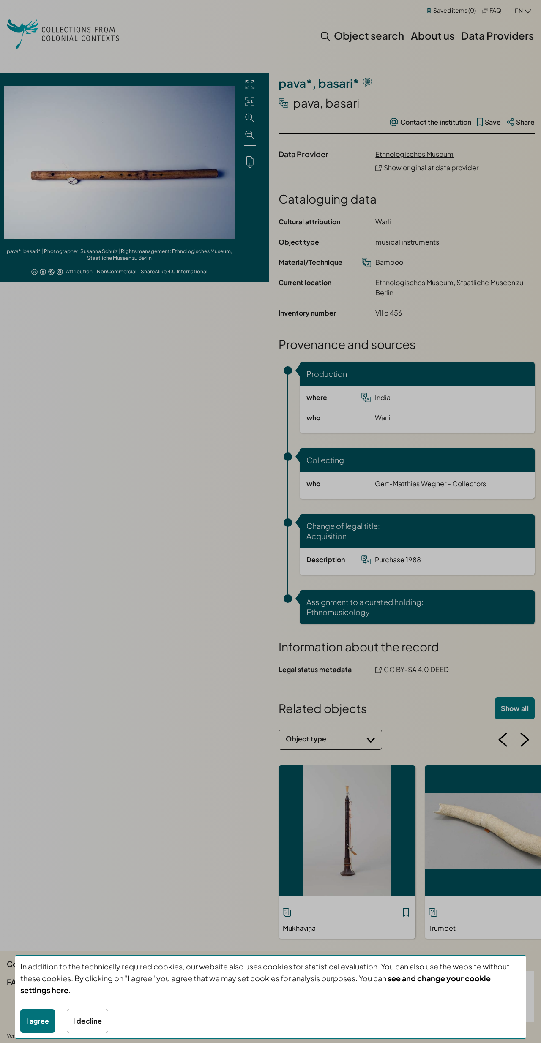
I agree (37, 1020)
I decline (87, 1020)
